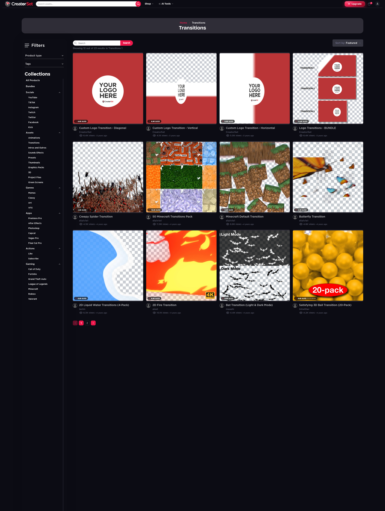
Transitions (198, 23)
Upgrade (356, 3)
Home (183, 23)
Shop (148, 3)
